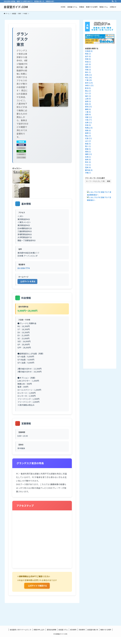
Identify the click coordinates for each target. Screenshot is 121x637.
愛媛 (88, 149)
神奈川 (89, 85)
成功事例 (73, 629)
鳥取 (88, 130)
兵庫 (88, 122)
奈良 (88, 125)
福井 (88, 96)
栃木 (88, 72)
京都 (88, 117)
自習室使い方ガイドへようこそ (20, 629)
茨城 (88, 69)
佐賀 (88, 157)
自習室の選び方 (92, 629)
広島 (88, 138)
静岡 (88, 109)
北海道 (89, 51)
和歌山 (89, 128)
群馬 (88, 75)
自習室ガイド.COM (16, 6)
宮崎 (88, 167)
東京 (89, 83)
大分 (88, 165)
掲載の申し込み (39, 629)
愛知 (88, 106)
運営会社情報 (51, 629)
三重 (88, 112)
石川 (88, 93)
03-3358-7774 (23, 268)
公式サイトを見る (27, 281)
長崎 (88, 159)
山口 (88, 141)
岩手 (88, 56)
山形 (88, 64)
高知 (88, 151)
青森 (88, 53)
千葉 (88, 80)
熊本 (88, 162)
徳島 (88, 143)
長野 (88, 101)
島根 (88, 133)
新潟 (88, 88)
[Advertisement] (99, 247)
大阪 (88, 120)
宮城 (88, 59)
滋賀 (88, 114)
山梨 (88, 98)
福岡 (88, 154)
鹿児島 (89, 170)
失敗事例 (82, 629)
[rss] (112, 1)
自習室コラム (63, 629)
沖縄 (88, 173)
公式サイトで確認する (37, 585)
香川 (88, 146)
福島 (88, 67)
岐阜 (88, 104)
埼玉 (88, 77)
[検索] (115, 1)
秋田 (88, 61)
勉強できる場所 (105, 629)
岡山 (88, 136)
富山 (88, 91)
